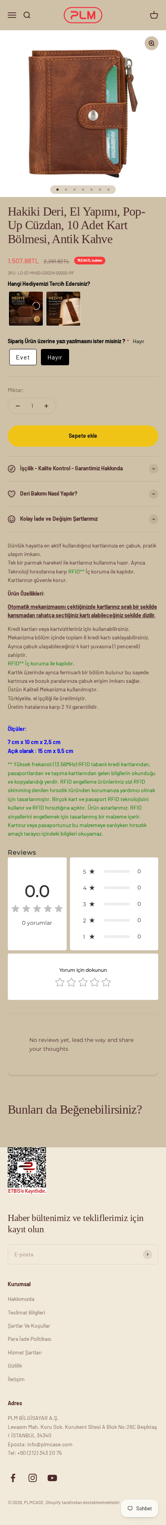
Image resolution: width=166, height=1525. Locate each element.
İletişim (16, 1379)
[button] (114, 871)
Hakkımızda (21, 1298)
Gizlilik (15, 1365)
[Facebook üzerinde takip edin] (13, 1478)
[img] (37, 909)
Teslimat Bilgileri (26, 1312)
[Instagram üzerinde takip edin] (32, 1478)
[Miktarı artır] (46, 406)
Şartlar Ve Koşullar (29, 1325)
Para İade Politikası (29, 1338)
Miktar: (16, 390)
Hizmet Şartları (25, 1352)
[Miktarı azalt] (17, 406)
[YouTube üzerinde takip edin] (52, 1478)
